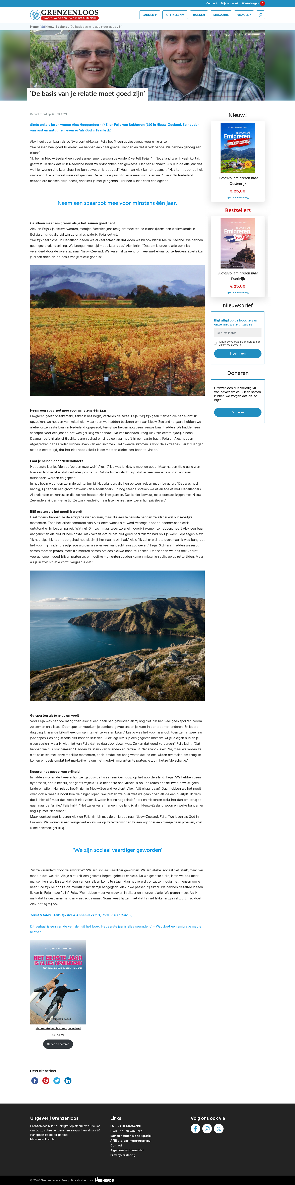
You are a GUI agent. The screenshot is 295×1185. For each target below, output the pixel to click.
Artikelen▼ (175, 14)
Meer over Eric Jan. (43, 1139)
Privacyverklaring (122, 1155)
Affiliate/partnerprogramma (130, 1140)
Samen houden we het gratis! (131, 1135)
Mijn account (229, 3)
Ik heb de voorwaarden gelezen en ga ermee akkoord (239, 343)
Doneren (238, 412)
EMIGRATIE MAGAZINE (125, 1126)
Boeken (199, 14)
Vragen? (244, 14)
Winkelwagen (252, 3)
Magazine (221, 14)
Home (34, 26)
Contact (211, 3)
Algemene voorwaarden (127, 1150)
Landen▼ (149, 14)
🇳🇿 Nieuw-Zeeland (54, 26)
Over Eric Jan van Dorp (126, 1131)
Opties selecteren (58, 1044)
